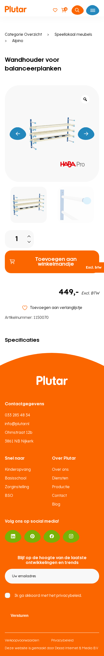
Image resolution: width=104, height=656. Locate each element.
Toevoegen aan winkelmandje (56, 262)
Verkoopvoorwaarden (22, 640)
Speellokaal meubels (73, 34)
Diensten (60, 478)
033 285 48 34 (17, 415)
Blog (56, 504)
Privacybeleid (62, 640)
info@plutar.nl (17, 423)
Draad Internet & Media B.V (76, 648)
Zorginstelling (17, 486)
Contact (59, 495)
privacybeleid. (69, 595)
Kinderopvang (18, 469)
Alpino (17, 40)
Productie (61, 486)
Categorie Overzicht (23, 34)
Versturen (20, 615)
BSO (9, 495)
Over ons (60, 469)
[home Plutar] (16, 10)
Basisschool (15, 478)
